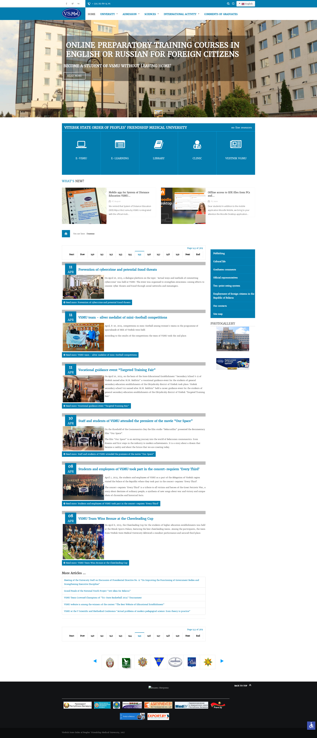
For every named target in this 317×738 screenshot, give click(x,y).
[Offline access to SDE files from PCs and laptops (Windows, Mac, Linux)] (183, 206)
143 (120, 254)
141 (101, 254)
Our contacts (220, 305)
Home (91, 14)
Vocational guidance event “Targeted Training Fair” (117, 370)
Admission (130, 14)
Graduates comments (224, 269)
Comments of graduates (221, 14)
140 (92, 254)
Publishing (219, 253)
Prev (82, 254)
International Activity (180, 14)
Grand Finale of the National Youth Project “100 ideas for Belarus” (97, 591)
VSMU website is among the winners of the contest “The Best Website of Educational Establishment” (114, 604)
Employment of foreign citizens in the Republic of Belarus (233, 295)
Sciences (150, 14)
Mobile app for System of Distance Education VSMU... (129, 194)
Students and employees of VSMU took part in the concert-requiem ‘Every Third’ (139, 469)
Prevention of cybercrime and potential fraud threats (117, 269)
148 (168, 254)
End (198, 254)
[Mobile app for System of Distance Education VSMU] (84, 206)
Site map (218, 314)
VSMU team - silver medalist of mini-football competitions (122, 317)
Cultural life (219, 261)
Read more (74, 75)
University (108, 14)
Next (187, 254)
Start (71, 254)
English (249, 3)
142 (111, 254)
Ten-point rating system (226, 285)
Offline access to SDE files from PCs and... (229, 194)
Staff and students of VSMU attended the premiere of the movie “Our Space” (135, 421)
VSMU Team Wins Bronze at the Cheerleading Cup (115, 518)
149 (177, 254)
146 (149, 254)
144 (130, 254)
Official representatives (225, 277)
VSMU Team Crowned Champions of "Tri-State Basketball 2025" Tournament (103, 597)
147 (158, 254)
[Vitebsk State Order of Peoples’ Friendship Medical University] (73, 13)
